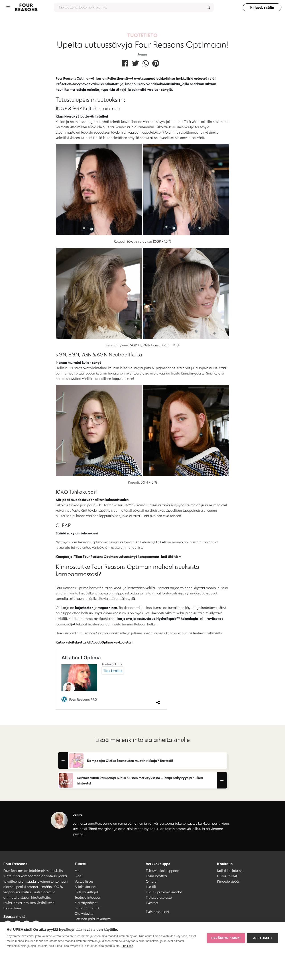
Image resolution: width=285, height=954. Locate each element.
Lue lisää (127, 946)
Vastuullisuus (84, 881)
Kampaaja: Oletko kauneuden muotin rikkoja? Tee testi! (130, 760)
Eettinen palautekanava (93, 919)
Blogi (78, 876)
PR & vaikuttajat (86, 892)
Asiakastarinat (85, 887)
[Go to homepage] (26, 7)
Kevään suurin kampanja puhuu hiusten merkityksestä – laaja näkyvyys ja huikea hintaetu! (140, 780)
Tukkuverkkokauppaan (162, 871)
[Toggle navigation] (8, 7)
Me (77, 871)
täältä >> (174, 556)
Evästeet (152, 903)
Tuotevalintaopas (88, 897)
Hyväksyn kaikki (225, 938)
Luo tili (151, 887)
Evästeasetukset (157, 912)
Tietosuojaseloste (159, 897)
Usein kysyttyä (156, 876)
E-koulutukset (227, 876)
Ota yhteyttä (84, 913)
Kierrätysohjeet (86, 903)
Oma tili (152, 881)
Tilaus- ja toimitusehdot (164, 892)
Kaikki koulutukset (230, 871)
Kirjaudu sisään (262, 7)
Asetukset (262, 938)
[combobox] (134, 7)
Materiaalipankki (87, 908)
